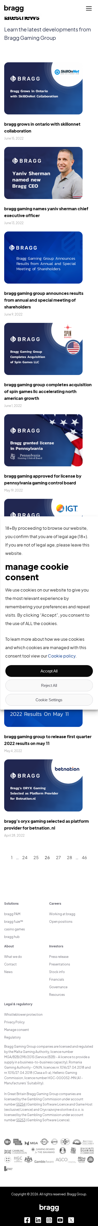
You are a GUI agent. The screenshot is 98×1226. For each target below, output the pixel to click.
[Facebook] (27, 1220)
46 (84, 857)
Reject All (49, 685)
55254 (21, 1104)
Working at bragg (62, 914)
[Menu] (89, 8)
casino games (14, 929)
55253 (20, 1120)
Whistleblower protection (23, 1015)
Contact (10, 964)
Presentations (59, 964)
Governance (58, 987)
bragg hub (12, 937)
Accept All (49, 671)
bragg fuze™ (13, 922)
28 (69, 857)
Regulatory (12, 1037)
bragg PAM (12, 914)
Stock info (57, 972)
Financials (56, 979)
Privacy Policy (14, 1022)
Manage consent (16, 1030)
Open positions (60, 922)
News (8, 972)
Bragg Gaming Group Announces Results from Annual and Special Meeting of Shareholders (43, 300)
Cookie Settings (49, 700)
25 (36, 857)
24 (24, 857)
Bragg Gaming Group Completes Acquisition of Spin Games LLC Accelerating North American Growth (48, 391)
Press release (58, 957)
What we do (13, 957)
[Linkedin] (38, 1220)
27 (58, 857)
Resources (57, 995)
